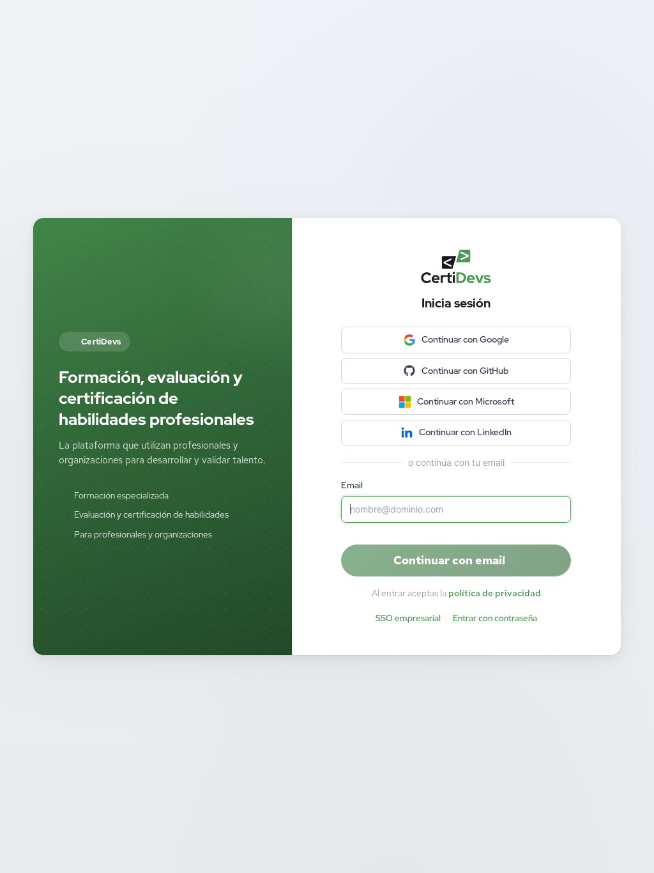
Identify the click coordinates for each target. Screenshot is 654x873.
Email (352, 485)
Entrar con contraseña (495, 618)
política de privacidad (494, 593)
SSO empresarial (408, 618)
